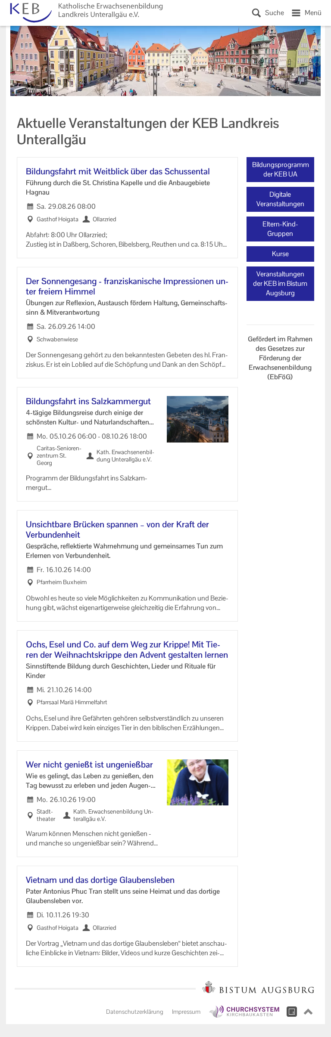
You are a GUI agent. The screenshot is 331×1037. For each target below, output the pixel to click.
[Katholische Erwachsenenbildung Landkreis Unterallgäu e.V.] (84, 13)
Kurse (280, 253)
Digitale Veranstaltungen (280, 199)
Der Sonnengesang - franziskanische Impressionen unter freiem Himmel (127, 286)
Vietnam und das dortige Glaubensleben (100, 880)
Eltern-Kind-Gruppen (280, 229)
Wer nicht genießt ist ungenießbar (89, 764)
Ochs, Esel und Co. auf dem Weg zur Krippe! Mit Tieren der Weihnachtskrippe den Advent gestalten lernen (127, 649)
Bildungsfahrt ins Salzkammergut (88, 401)
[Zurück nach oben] (308, 1011)
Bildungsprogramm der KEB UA (280, 169)
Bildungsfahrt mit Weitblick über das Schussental (118, 171)
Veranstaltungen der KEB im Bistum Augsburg (280, 283)
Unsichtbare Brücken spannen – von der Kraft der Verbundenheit (117, 529)
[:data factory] (292, 1011)
